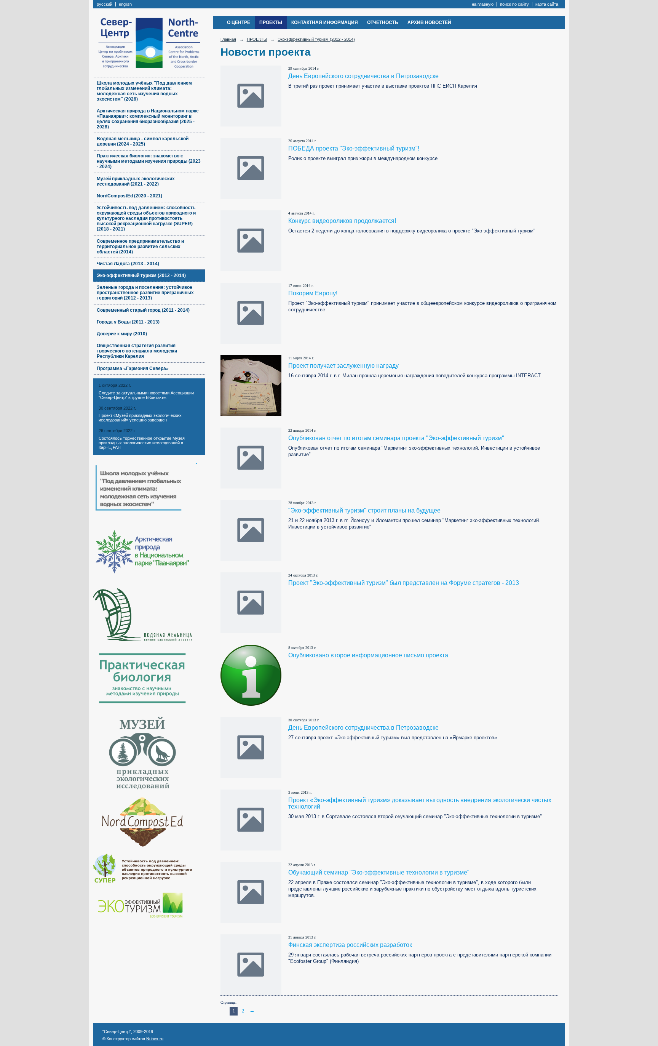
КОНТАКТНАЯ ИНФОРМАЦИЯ (324, 22)
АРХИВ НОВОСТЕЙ (429, 22)
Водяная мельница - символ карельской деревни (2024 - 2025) (142, 141)
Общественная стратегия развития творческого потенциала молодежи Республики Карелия (137, 351)
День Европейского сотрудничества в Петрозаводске (363, 76)
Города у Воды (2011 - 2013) (128, 322)
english (125, 4)
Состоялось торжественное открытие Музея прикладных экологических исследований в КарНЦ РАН (142, 443)
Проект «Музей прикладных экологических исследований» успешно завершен (140, 417)
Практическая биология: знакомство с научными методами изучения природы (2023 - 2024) (149, 161)
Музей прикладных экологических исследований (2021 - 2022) (136, 181)
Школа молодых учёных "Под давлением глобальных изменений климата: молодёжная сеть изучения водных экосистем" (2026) (144, 91)
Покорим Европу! (312, 293)
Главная (228, 39)
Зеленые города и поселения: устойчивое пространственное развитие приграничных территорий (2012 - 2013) (145, 293)
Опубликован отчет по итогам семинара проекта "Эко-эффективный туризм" (396, 438)
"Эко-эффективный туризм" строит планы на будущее (364, 510)
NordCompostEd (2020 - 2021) (129, 196)
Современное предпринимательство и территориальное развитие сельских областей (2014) (140, 247)
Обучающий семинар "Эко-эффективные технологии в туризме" (379, 872)
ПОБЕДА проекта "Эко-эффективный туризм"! (353, 148)
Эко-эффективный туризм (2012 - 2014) (141, 275)
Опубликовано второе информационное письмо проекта (368, 655)
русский (104, 4)
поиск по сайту (514, 4)
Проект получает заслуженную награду (343, 365)
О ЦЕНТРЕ (238, 22)
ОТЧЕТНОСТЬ (382, 22)
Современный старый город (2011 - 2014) (143, 310)
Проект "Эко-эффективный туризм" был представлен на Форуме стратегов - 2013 (403, 583)
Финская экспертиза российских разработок (350, 945)
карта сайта (546, 4)
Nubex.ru (154, 1038)
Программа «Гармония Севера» (133, 368)
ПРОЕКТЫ (270, 22)
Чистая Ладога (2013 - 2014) (128, 263)
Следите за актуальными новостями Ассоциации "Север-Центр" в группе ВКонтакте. (146, 395)
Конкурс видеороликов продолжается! (342, 221)
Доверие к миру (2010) (122, 333)
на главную (483, 4)
